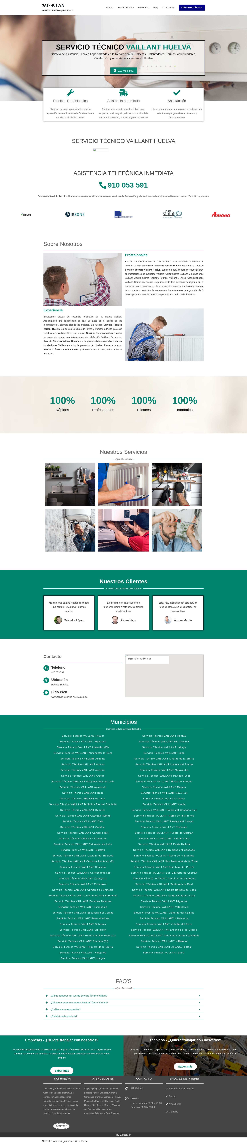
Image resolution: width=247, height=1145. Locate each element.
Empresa (143, 7)
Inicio (110, 7)
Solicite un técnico (192, 7)
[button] (133, 7)
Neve (45, 1141)
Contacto (168, 7)
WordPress (81, 1141)
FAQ (155, 7)
